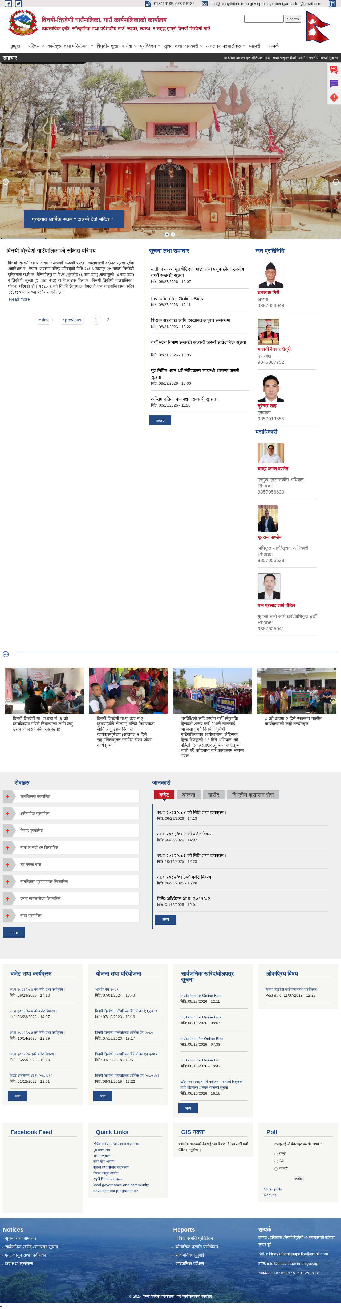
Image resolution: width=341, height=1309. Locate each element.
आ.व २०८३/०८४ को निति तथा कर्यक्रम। (191, 812)
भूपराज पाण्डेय (270, 537)
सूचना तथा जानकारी (181, 46)
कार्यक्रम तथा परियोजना (68, 46)
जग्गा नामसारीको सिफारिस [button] (40, 898)
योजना (188, 795)
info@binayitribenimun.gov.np (292, 1263)
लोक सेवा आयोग (103, 1161)
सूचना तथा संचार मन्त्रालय (111, 1167)
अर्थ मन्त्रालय (102, 1155)
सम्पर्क (273, 46)
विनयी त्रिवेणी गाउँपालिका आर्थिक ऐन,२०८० (124, 1032)
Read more (19, 299)
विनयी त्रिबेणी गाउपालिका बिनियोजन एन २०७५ (126, 1054)
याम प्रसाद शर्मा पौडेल (276, 605)
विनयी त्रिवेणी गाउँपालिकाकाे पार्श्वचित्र (291, 989)
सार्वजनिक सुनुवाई (190, 1255)
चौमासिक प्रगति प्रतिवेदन (197, 1246)
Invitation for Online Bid (200, 1060)
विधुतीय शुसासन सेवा (114, 46)
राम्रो (282, 1153)
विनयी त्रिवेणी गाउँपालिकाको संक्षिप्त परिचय (51, 250)
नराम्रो (283, 1168)
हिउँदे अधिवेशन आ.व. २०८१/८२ (183, 898)
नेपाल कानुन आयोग (105, 1173)
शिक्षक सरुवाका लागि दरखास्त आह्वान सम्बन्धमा (190, 320)
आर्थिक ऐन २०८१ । (108, 989)
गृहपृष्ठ (14, 46)
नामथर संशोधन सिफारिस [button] (39, 847)
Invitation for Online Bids (177, 298)
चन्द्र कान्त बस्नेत (273, 468)
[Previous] (5, 181)
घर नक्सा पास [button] (30, 864)
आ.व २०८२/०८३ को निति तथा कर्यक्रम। (191, 855)
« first (44, 320)
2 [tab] (173, 234)
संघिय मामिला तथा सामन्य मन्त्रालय (116, 1144)
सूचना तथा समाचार (20, 1238)
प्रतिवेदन (148, 46)
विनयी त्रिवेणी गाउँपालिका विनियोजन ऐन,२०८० (126, 1011)
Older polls (273, 1189)
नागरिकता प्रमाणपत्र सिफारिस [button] (44, 881)
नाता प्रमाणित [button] (31, 915)
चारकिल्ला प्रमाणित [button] (35, 796)
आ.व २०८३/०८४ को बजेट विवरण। (186, 834)
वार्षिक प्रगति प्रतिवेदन (194, 1238)
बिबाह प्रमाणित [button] (31, 830)
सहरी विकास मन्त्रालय (108, 1179)
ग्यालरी (254, 46)
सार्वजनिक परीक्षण (190, 1263)
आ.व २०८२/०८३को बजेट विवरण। (185, 877)
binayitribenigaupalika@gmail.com (298, 1254)
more (160, 420)
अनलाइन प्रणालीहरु (223, 46)
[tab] (71, 796)
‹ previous (72, 320)
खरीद (213, 795)
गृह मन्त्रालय (101, 1150)
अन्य (165, 919)
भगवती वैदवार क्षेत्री (274, 349)
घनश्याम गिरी (268, 292)
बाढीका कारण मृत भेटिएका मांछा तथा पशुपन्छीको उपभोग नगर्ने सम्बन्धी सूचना (246, 58)
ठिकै (281, 1161)
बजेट (164, 795)
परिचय (33, 46)
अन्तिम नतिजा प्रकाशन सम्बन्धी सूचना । (185, 399)
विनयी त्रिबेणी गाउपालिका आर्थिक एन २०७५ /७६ (127, 1075)
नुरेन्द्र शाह (267, 405)
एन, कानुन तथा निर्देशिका (25, 1255)
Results (270, 1195)
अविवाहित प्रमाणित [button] (35, 813)
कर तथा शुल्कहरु (19, 1263)
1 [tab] (167, 234)
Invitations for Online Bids (201, 1038)
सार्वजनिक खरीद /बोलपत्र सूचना (31, 1246)
